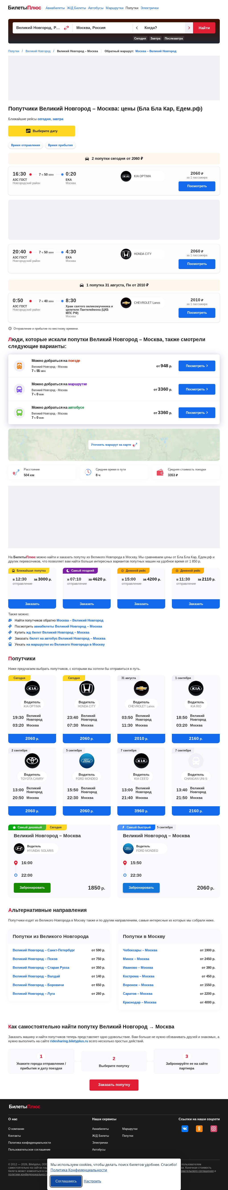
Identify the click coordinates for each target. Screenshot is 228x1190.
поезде (74, 361)
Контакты (14, 1135)
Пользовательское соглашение (29, 1149)
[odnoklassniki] (199, 1128)
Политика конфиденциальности (29, 1142)
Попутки (132, 8)
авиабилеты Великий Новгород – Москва (68, 626)
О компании (16, 1128)
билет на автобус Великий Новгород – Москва (67, 638)
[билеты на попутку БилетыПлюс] (24, 1107)
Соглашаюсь (66, 1181)
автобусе (76, 407)
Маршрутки (114, 8)
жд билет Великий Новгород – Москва (57, 632)
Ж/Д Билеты (76, 8)
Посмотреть (197, 186)
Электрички (149, 8)
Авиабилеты (55, 8)
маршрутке (77, 384)
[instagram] (213, 1128)
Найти (204, 28)
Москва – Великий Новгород (155, 51)
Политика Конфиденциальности (79, 1169)
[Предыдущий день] (137, 27)
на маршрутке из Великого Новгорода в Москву (65, 644)
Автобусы (96, 8)
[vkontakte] (184, 1128)
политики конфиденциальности (28, 1174)
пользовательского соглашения (194, 1171)
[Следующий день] (189, 27)
